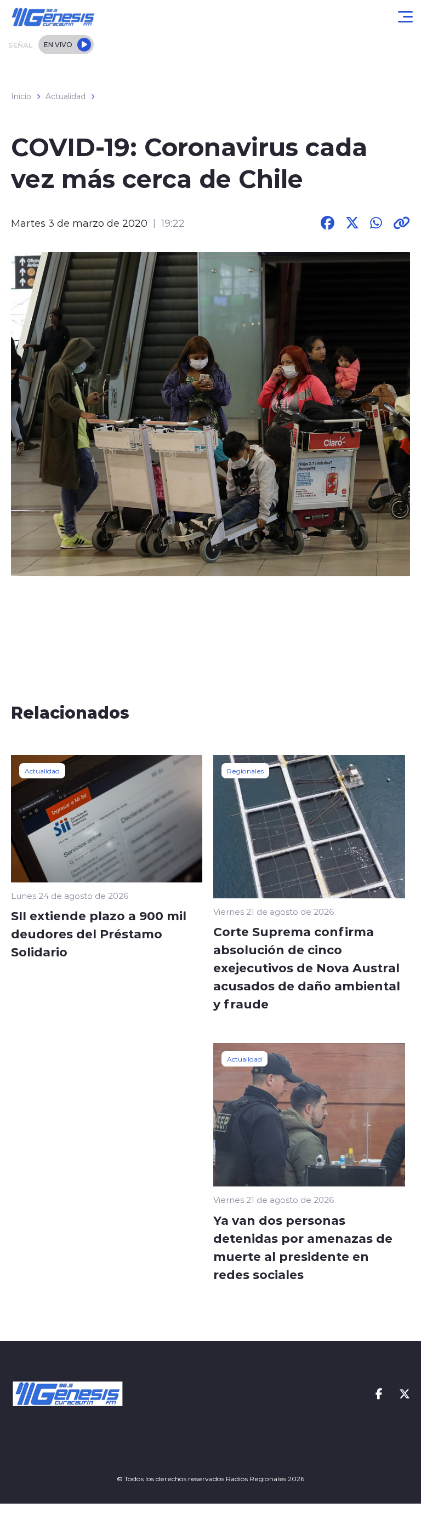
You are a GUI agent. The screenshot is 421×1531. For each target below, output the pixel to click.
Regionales (245, 770)
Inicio (21, 96)
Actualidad (65, 96)
